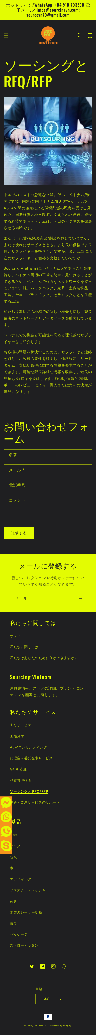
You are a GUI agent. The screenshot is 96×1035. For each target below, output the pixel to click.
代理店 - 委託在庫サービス (31, 758)
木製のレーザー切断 (26, 912)
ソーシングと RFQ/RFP (29, 791)
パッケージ (19, 934)
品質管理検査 (21, 780)
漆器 (13, 923)
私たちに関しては (24, 647)
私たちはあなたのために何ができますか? (43, 658)
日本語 (45, 999)
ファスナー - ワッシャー (29, 890)
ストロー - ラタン (24, 945)
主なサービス (21, 725)
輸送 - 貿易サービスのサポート (35, 802)
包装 (13, 857)
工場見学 (17, 736)
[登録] (80, 598)
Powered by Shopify (60, 1025)
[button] (6, 35)
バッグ (15, 846)
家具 (13, 901)
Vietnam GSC (41, 1025)
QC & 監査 (18, 769)
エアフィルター (22, 879)
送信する (19, 533)
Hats (14, 835)
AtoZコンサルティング (28, 747)
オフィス (17, 636)
